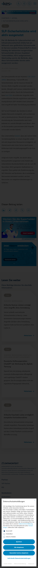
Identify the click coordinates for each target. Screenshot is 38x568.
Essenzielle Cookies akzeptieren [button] (19, 553)
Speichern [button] (19, 542)
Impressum (31, 563)
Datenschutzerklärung (26, 524)
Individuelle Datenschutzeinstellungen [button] (19, 558)
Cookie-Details (8, 563)
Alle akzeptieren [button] (19, 547)
